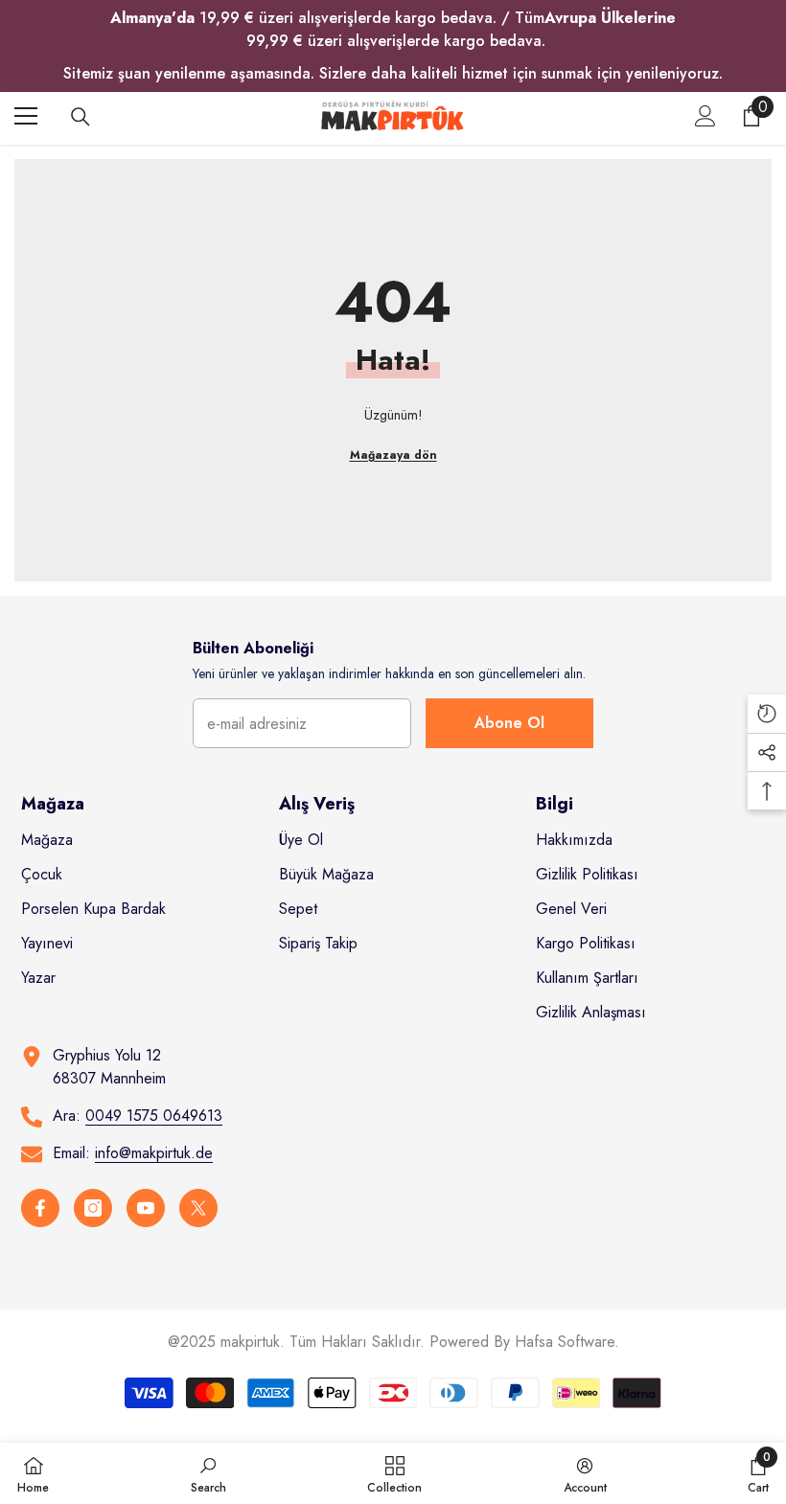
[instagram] (93, 1208)
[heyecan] (198, 1208)
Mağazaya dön (393, 455)
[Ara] (80, 116)
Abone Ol (509, 723)
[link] (208, 1473)
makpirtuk (250, 1342)
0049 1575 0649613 (153, 1116)
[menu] (25, 115)
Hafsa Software (564, 1342)
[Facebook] (40, 1208)
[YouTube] (146, 1208)
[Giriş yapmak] (705, 115)
